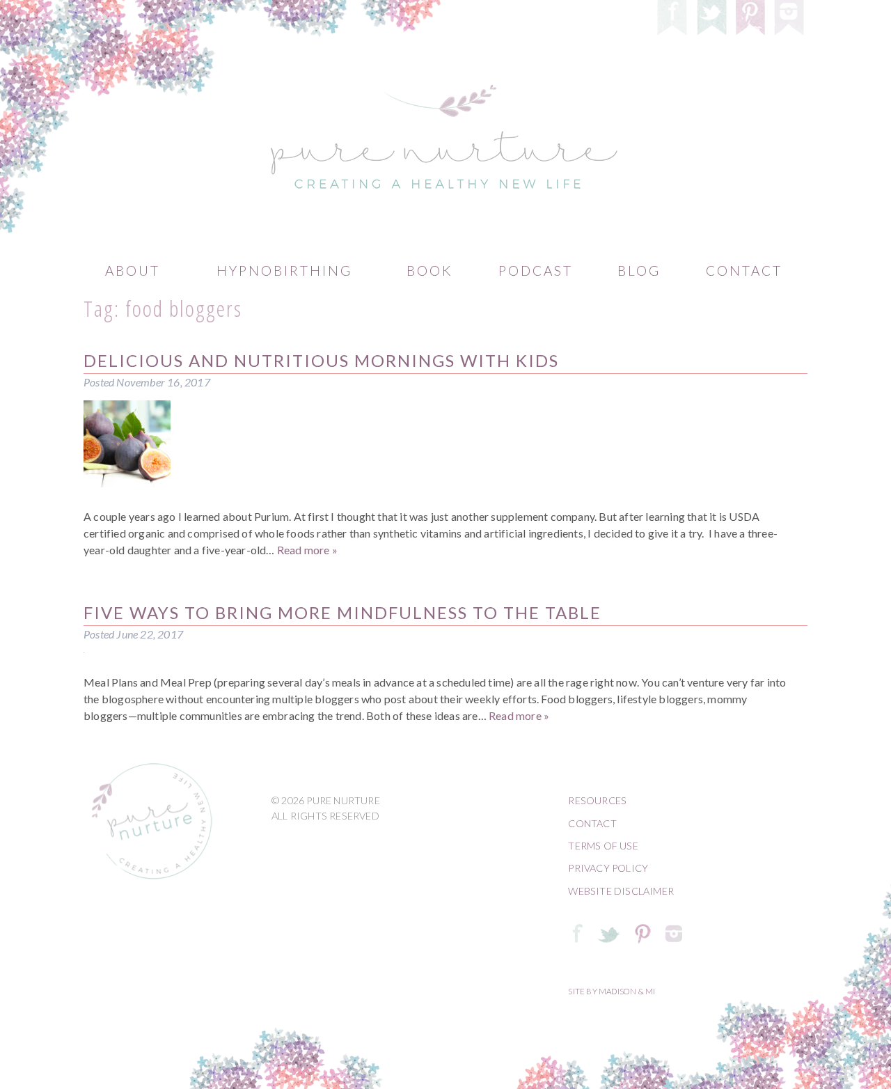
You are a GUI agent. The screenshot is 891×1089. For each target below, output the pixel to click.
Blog (639, 271)
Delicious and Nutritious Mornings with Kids (321, 360)
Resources (597, 800)
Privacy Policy (608, 868)
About (132, 271)
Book (429, 271)
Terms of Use (603, 846)
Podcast (535, 271)
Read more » (307, 549)
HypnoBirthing (284, 271)
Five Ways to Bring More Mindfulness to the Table (342, 612)
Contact (744, 271)
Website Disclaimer (621, 891)
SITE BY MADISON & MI (611, 991)
